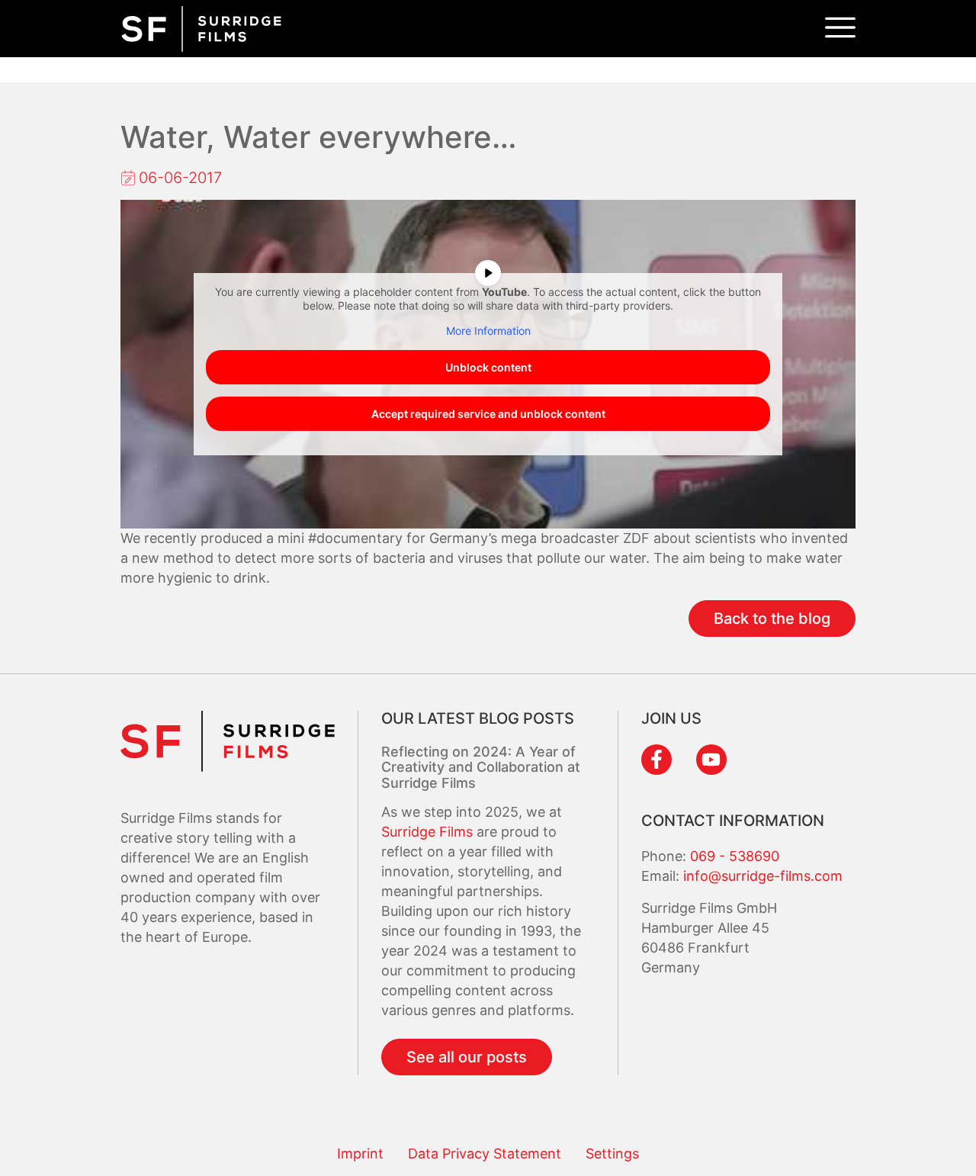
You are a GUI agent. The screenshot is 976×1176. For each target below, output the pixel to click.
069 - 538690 (734, 856)
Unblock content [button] (488, 367)
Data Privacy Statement (484, 1153)
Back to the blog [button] (772, 618)
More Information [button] (488, 330)
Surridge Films (429, 832)
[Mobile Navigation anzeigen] (840, 28)
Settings (612, 1153)
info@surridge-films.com (763, 876)
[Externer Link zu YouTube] (711, 759)
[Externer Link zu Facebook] (656, 759)
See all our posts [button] (466, 1057)
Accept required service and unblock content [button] (488, 413)
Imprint (360, 1153)
